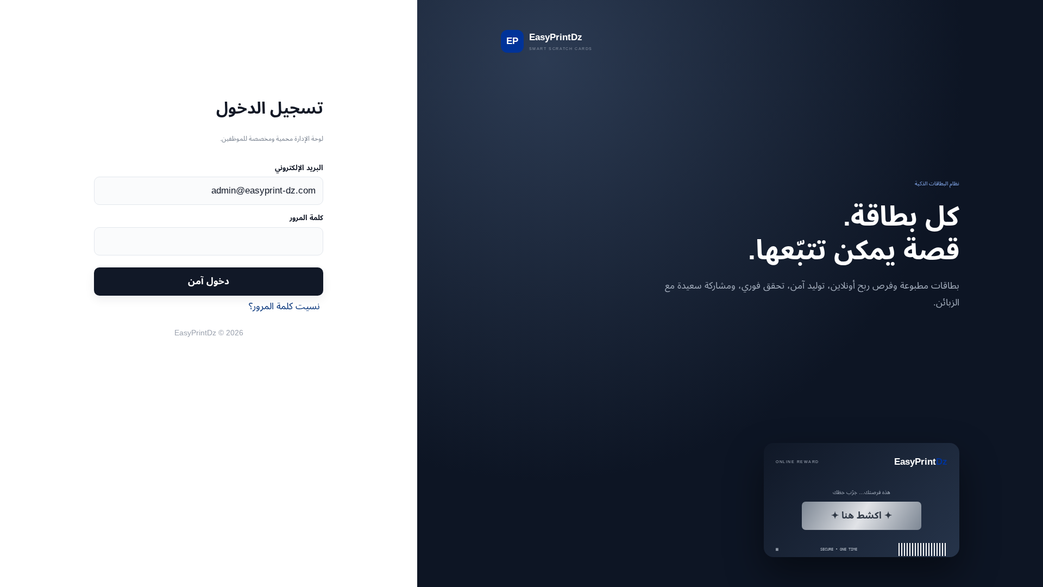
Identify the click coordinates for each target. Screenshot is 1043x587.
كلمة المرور (306, 218)
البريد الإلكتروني (299, 168)
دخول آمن (208, 281)
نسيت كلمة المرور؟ (284, 306)
